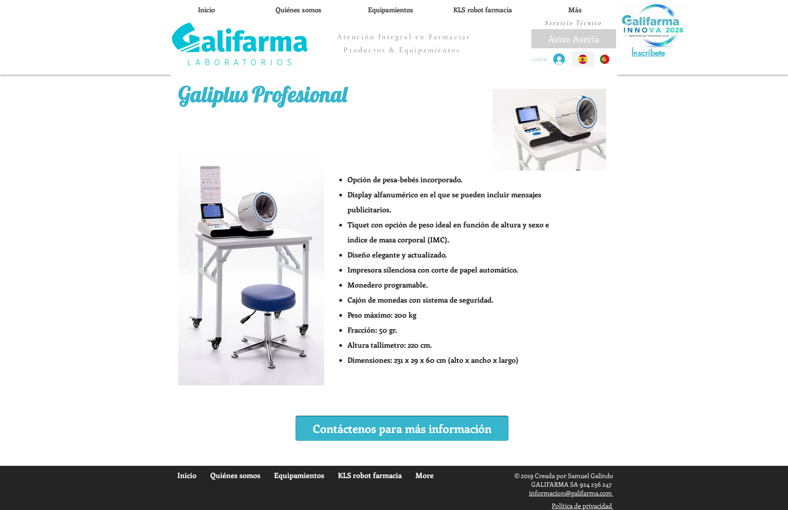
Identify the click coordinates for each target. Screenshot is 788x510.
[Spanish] (583, 59)
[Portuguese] (605, 59)
